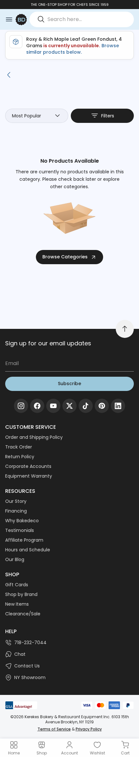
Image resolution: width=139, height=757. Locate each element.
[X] (69, 406)
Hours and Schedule (27, 549)
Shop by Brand (21, 594)
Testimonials (19, 530)
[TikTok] (86, 406)
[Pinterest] (102, 406)
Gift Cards (16, 584)
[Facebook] (37, 406)
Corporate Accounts (28, 466)
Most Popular (26, 116)
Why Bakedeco (22, 520)
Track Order (18, 447)
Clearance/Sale (22, 614)
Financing (16, 511)
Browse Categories (65, 257)
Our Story (16, 501)
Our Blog (14, 559)
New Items (17, 604)
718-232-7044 (30, 642)
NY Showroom (30, 677)
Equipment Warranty (28, 476)
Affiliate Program (24, 540)
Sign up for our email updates (48, 343)
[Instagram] (21, 406)
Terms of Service (54, 729)
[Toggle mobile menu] (9, 19)
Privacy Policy (89, 729)
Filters (107, 116)
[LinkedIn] (118, 406)
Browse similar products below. (72, 48)
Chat (20, 654)
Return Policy (19, 456)
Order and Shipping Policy (34, 437)
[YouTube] (53, 406)
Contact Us (27, 666)
